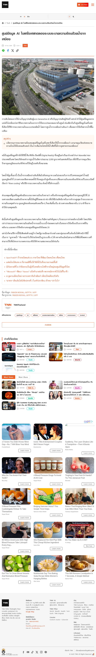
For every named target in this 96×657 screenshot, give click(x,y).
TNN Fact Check (84, 612)
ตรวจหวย (85, 637)
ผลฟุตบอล (77, 624)
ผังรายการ (61, 605)
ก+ (28, 16)
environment (71, 315)
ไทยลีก (91, 629)
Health (63, 611)
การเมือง (91, 605)
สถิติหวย (76, 640)
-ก (20, 16)
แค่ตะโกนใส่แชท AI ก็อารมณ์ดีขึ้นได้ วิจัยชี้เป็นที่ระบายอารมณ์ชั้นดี (31, 262)
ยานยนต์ (76, 612)
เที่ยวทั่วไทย (87, 635)
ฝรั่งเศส (35, 315)
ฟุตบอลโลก (84, 629)
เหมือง (61, 315)
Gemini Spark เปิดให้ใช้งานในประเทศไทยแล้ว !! (28, 365)
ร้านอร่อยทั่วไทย (78, 635)
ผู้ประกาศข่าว (53, 605)
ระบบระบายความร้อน (48, 315)
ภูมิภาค (89, 609)
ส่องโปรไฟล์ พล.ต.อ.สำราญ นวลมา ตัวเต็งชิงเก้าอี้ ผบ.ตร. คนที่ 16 (32, 383)
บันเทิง (84, 609)
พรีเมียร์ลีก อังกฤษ (79, 627)
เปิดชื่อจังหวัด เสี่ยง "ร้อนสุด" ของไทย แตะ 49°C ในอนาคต (30, 393)
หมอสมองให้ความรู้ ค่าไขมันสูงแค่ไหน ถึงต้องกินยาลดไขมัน (78, 383)
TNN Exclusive (78, 605)
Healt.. (77, 388)
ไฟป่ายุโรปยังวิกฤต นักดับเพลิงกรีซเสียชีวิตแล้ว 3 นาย (79, 355)
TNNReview (77, 637)
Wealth (57, 611)
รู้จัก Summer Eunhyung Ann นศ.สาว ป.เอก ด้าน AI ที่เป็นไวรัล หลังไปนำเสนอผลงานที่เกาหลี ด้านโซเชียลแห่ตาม (32, 403)
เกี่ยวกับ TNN (69, 650)
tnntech (82, 315)
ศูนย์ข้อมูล (19, 315)
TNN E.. (31, 388)
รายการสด (53, 603)
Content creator (55, 620)
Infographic (77, 614)
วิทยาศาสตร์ (77, 607)
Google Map (30, 612)
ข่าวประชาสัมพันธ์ (86, 616)
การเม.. (30, 349)
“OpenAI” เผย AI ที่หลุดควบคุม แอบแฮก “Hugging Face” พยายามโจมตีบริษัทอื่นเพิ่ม (32, 355)
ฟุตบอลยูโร (77, 629)
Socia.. (77, 398)
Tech (8, 23)
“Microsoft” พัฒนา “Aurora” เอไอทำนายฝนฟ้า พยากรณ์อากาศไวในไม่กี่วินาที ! (37, 271)
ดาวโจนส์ (84, 614)
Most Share (23, 377)
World (77, 359)
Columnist (65, 620)
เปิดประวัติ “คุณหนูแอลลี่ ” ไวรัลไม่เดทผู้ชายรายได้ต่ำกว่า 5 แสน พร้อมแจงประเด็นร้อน (77, 393)
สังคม (85, 605)
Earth (30, 398)
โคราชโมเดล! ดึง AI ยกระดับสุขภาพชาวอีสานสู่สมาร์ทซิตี (78, 344)
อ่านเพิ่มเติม (48, 325)
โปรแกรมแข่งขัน (85, 624)
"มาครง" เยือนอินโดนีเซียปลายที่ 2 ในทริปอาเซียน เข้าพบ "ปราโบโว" (33, 280)
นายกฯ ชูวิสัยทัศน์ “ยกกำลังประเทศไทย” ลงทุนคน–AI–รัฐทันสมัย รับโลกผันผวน (31, 344)
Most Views (8, 377)
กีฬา (77, 349)
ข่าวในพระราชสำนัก (79, 603)
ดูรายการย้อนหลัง (62, 603)
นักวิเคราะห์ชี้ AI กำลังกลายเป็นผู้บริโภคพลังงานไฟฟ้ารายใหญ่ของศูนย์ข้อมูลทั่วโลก (38, 267)
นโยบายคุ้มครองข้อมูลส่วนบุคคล (85, 650)
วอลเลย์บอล (89, 627)
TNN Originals (59, 613)
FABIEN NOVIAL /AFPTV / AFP (23, 292)
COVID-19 (77, 616)
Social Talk (85, 607)
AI (27, 315)
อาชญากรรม (77, 609)
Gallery (76, 618)
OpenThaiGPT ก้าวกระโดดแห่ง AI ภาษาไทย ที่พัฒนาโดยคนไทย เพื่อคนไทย (35, 257)
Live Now (84, 4)
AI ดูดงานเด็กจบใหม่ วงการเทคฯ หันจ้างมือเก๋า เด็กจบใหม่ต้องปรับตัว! (32, 276)
